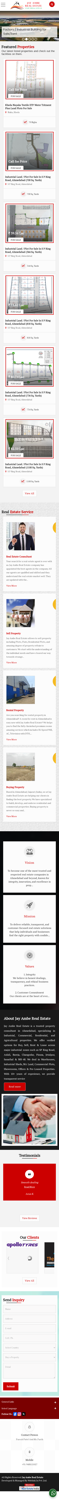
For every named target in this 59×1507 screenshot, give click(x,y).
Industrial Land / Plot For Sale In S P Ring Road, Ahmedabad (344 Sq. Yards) (28, 250)
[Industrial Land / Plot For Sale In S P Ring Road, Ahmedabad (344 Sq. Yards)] (29, 223)
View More (11, 585)
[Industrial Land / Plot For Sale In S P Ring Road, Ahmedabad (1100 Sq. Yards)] (29, 438)
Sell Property (13, 633)
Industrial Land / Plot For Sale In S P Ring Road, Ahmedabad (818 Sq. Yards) (28, 322)
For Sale (16, 96)
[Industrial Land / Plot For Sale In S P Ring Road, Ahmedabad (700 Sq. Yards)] (29, 151)
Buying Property (15, 787)
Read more (15, 1086)
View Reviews (29, 1218)
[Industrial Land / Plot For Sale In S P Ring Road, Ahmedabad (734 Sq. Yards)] (29, 367)
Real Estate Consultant (19, 556)
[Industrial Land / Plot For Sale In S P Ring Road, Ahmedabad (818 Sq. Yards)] (29, 295)
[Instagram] (19, 1413)
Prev (8, 1258)
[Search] (52, 4)
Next (50, 1258)
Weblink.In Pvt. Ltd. (37, 1480)
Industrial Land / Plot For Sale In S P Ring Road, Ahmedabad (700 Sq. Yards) (28, 178)
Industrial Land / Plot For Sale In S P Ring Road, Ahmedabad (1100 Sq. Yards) (28, 466)
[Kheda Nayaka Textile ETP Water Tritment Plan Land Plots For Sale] (29, 79)
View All (29, 493)
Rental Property (15, 710)
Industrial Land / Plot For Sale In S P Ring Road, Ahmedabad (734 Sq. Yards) (28, 394)
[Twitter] (23, 1413)
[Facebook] (15, 1413)
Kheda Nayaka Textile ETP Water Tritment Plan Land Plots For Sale (28, 106)
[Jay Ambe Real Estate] (26, 5)
